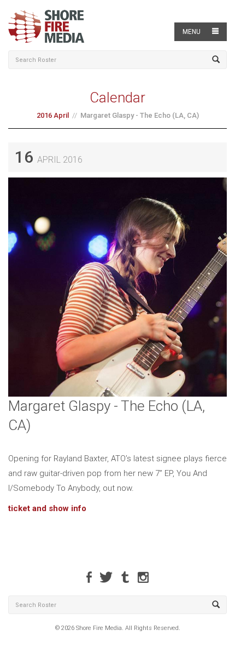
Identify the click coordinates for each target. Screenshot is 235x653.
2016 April (53, 115)
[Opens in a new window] (89, 577)
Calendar (117, 97)
